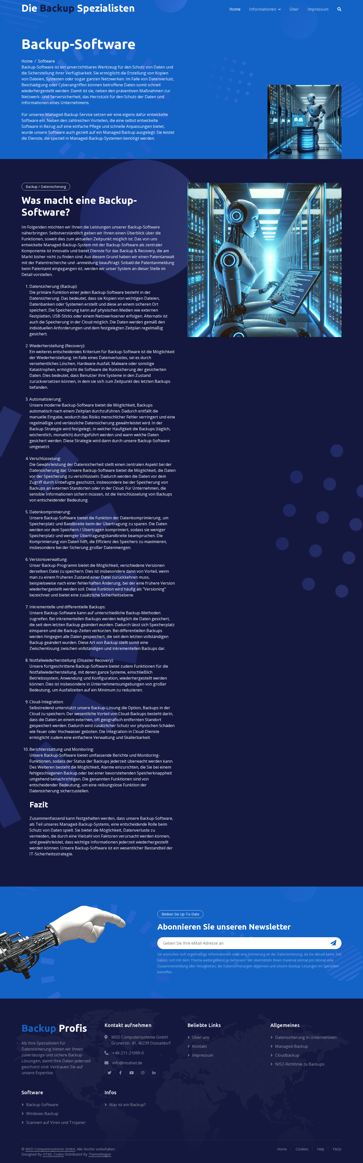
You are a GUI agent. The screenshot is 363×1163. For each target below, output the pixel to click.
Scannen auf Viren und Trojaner (56, 1122)
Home (235, 9)
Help (320, 1149)
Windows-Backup (42, 1113)
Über (294, 9)
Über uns (200, 1037)
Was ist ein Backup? (127, 1104)
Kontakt (199, 1046)
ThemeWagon (99, 1154)
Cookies (302, 1149)
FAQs (337, 1149)
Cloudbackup (287, 1055)
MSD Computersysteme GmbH (50, 1149)
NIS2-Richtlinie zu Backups (299, 1064)
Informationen (262, 9)
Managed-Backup (291, 1046)
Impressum (317, 9)
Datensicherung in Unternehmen (306, 1037)
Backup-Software (42, 1104)
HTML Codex (53, 1154)
